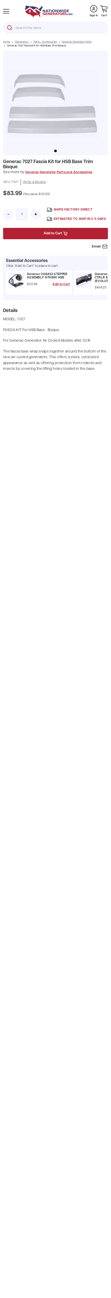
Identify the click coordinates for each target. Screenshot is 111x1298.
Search (9, 28)
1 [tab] (55, 151)
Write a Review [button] (34, 182)
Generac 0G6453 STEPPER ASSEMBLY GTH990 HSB (47, 276)
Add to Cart (61, 284)
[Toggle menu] (6, 11)
